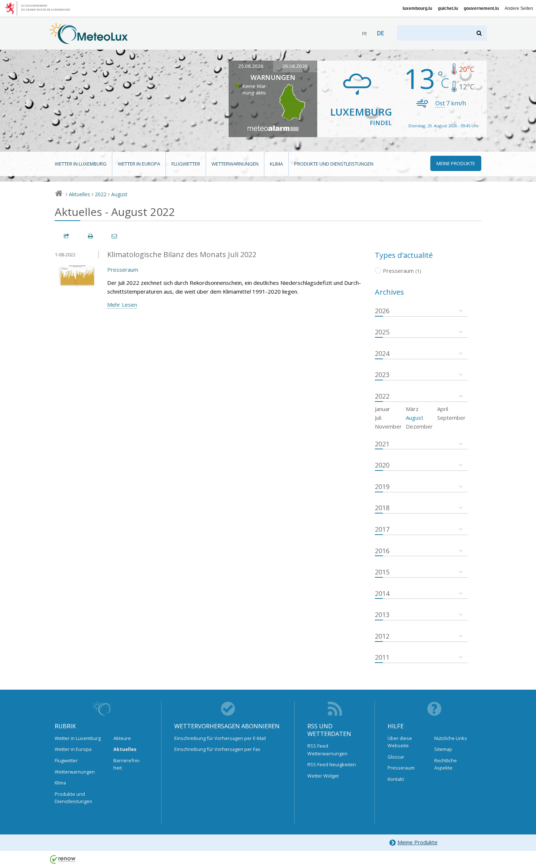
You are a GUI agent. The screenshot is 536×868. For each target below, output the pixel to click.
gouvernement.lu (481, 8)
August (119, 194)
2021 (382, 443)
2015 (382, 571)
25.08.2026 (251, 66)
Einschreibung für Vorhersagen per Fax (217, 749)
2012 (382, 636)
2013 (382, 614)
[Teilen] (67, 236)
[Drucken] (91, 236)
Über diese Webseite (400, 742)
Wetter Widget (323, 775)
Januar (382, 408)
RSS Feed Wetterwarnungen (327, 749)
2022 (100, 194)
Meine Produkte (417, 842)
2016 (382, 550)
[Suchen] (480, 33)
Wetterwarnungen (235, 163)
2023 (382, 374)
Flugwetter (185, 163)
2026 (382, 310)
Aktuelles (79, 194)
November (388, 426)
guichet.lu (448, 8)
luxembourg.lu (417, 8)
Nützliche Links (450, 738)
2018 (382, 507)
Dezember (419, 426)
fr (364, 34)
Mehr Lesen (122, 304)
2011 (382, 657)
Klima (276, 163)
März (412, 408)
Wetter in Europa (139, 163)
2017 (382, 529)
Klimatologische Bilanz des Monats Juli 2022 (181, 254)
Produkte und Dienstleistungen (333, 163)
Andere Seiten (519, 8)
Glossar (396, 756)
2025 (382, 332)
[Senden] (115, 236)
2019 (382, 486)
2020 (382, 465)
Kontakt (396, 779)
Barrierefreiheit (126, 764)
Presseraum (122, 269)
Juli (378, 417)
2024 (382, 353)
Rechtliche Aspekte (445, 764)
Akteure (122, 738)
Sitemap (443, 749)
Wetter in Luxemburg (80, 163)
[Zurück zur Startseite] (88, 40)
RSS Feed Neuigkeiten (331, 764)
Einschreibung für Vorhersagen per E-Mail (220, 738)
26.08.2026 (295, 66)
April (442, 408)
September (451, 417)
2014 (382, 593)
